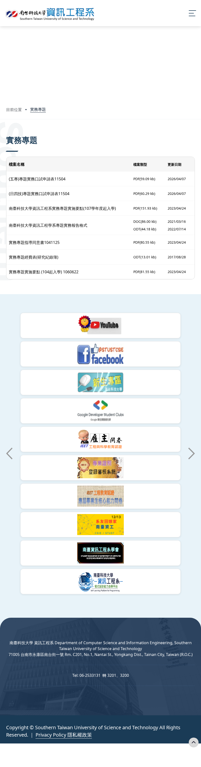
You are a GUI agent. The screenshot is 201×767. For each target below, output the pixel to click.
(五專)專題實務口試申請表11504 (37, 179)
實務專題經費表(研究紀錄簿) (33, 257)
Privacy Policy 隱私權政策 (64, 734)
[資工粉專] (100, 354)
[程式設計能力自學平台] (100, 581)
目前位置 (14, 109)
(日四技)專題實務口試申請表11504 (39, 193)
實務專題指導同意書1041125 (34, 242)
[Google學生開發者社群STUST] (100, 411)
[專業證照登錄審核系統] (100, 467)
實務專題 (38, 109)
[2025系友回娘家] (100, 524)
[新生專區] (100, 382)
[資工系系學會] (100, 553)
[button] (9, 453)
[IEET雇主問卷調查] (100, 439)
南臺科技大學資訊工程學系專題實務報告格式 (48, 225)
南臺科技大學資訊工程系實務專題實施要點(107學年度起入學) (62, 208)
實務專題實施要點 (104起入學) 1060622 (43, 272)
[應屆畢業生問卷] (100, 496)
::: (7, 133)
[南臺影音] (100, 325)
